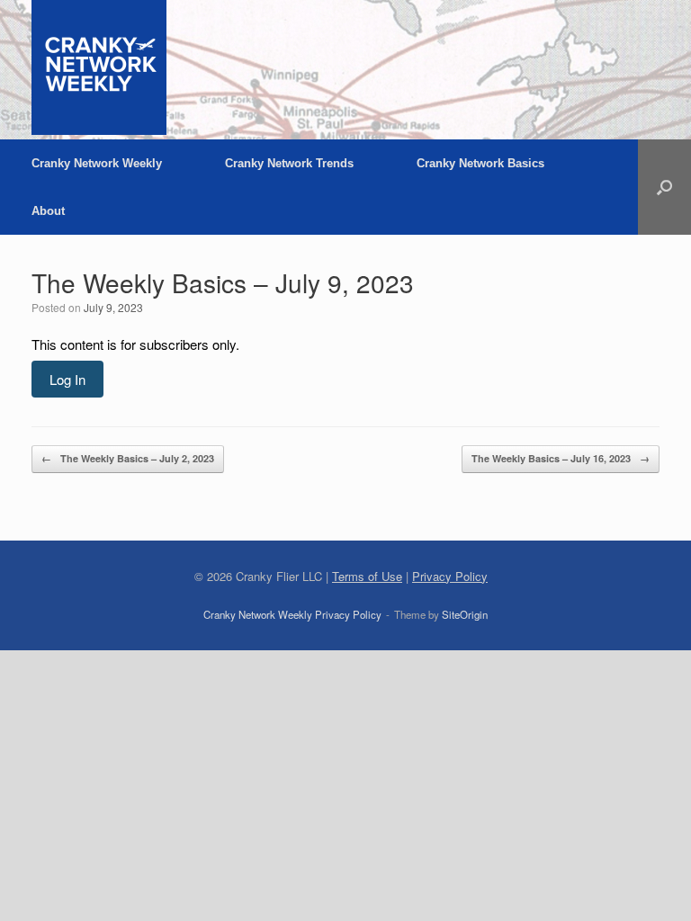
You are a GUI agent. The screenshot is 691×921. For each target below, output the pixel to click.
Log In (67, 379)
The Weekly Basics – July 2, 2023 (127, 458)
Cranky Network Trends (289, 163)
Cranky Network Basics (480, 163)
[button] (664, 187)
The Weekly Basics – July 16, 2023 (560, 458)
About (48, 211)
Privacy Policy (450, 576)
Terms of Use (367, 576)
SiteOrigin (465, 614)
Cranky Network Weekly (96, 163)
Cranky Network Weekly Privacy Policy (292, 614)
